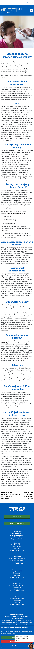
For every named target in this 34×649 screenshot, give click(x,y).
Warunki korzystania (16, 614)
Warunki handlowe (17, 618)
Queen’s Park (17, 556)
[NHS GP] (11, 10)
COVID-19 (4, 343)
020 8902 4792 (19, 591)
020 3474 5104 (19, 577)
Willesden (17, 597)
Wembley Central (17, 570)
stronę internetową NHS (9, 479)
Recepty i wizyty (17, 533)
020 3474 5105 (19, 550)
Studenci (17, 537)
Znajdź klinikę (17, 517)
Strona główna (17, 531)
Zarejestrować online (17, 523)
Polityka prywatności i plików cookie (16, 616)
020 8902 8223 (19, 604)
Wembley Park (17, 583)
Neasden (17, 543)
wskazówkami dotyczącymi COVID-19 (13, 213)
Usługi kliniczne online (17, 535)
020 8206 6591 (19, 564)
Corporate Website (17, 539)
